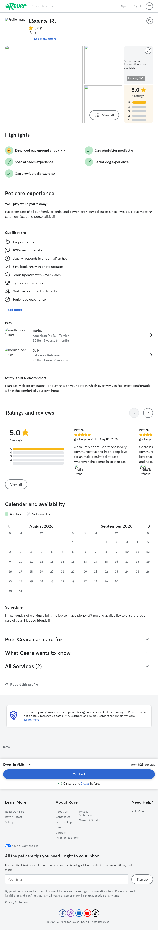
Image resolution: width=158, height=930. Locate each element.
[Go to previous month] (9, 526)
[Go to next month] (149, 526)
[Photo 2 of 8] (103, 65)
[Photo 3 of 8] (103, 104)
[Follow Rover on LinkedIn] (79, 913)
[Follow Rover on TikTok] (95, 913)
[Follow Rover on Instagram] (70, 913)
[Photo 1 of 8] (44, 84)
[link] (79, 335)
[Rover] (16, 6)
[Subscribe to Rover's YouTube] (87, 913)
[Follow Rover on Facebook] (62, 913)
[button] (149, 6)
